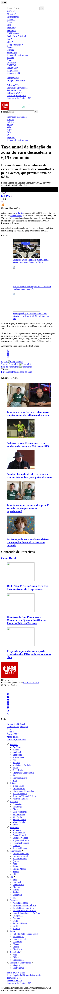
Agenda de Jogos (20, 903)
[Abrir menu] (4, 2)
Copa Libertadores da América (26, 913)
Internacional (13, 17)
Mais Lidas (9, 378)
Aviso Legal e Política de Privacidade (24, 975)
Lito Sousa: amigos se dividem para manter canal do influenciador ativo (28, 413)
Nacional (11, 19)
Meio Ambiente (20, 812)
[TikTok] (8, 711)
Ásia (15, 864)
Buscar (10, 8)
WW (9, 127)
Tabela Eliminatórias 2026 (24, 910)
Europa (16, 861)
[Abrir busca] (42, 8)
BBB (15, 879)
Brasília (16, 824)
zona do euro (16, 215)
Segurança (17, 806)
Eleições (10, 14)
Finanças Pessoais (21, 843)
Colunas (10, 731)
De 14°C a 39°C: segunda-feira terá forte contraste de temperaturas (27, 587)
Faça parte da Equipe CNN (19, 98)
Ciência (10, 50)
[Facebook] (8, 697)
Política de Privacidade (17, 88)
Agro (9, 22)
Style (9, 42)
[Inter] (8, 691)
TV (14, 897)
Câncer (16, 944)
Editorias (14, 744)
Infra (9, 25)
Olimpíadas (18, 915)
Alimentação (18, 936)
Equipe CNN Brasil (16, 80)
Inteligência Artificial (16, 36)
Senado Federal (20, 793)
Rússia (16, 871)
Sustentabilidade (20, 848)
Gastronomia (18, 968)
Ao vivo (10, 119)
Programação (13, 78)
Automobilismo (20, 923)
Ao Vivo (16, 747)
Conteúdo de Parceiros (18, 552)
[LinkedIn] (8, 705)
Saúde (9, 47)
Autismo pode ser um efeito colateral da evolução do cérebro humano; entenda (28, 542)
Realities (16, 892)
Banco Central (19, 835)
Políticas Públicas (20, 798)
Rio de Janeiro (19, 819)
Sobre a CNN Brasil (16, 972)
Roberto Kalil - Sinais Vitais (25, 934)
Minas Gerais (19, 822)
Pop (8, 39)
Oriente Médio (19, 869)
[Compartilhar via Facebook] (2, 196)
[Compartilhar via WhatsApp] (9, 196)
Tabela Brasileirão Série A (24, 905)
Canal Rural (8, 558)
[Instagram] (8, 703)
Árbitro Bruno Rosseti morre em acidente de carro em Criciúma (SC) (28, 445)
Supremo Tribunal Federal (24, 796)
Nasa (15, 954)
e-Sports (16, 928)
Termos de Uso (14, 90)
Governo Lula (19, 788)
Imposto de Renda (21, 840)
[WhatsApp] (8, 714)
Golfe (15, 926)
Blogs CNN (12, 70)
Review (10, 57)
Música (16, 889)
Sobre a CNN (13, 85)
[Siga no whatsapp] (8, 357)
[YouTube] (8, 700)
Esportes (11, 27)
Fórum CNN (12, 68)
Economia (11, 30)
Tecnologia (12, 52)
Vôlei (15, 921)
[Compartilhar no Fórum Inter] (2, 205)
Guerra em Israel (20, 856)
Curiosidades (18, 960)
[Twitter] (8, 694)
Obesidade (17, 949)
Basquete (17, 918)
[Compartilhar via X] (4, 196)
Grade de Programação (17, 726)
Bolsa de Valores (20, 838)
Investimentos (19, 832)
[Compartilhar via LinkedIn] (7, 196)
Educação (11, 62)
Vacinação (17, 941)
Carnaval (17, 882)
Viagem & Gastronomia (17, 55)
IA (8, 135)
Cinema (16, 887)
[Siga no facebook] (8, 354)
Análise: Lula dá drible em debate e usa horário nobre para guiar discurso (29, 475)
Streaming (17, 895)
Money (10, 124)
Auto (9, 60)
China (15, 874)
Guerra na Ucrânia (21, 853)
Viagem (16, 965)
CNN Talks (12, 65)
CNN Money (13, 33)
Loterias (16, 845)
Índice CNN (18, 786)
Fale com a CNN (14, 93)
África (15, 866)
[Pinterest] (8, 708)
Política (10, 11)
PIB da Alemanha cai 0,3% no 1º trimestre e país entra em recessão (32, 287)
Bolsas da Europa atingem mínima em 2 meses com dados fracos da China (31, 261)
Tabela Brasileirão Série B (24, 908)
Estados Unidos (20, 858)
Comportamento (14, 44)
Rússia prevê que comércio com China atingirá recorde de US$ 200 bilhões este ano (31, 316)
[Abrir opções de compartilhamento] (6, 199)
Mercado (17, 830)
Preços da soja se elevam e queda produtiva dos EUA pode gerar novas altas (29, 654)
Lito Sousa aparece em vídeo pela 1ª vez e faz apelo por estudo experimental (28, 508)
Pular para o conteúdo (17, 117)
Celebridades (18, 884)
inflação (19, 213)
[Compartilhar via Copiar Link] (11, 196)
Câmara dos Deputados (23, 791)
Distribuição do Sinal (16, 95)
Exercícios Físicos (21, 939)
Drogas (16, 947)
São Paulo (17, 817)
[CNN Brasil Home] (16, 109)
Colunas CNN (13, 73)
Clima (15, 809)
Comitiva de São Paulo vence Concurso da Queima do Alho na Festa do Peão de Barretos (26, 620)
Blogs (9, 729)
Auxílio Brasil (19, 814)
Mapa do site (12, 737)
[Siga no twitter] (8, 351)
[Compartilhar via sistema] (2, 202)
